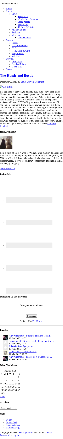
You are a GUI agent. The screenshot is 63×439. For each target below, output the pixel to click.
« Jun (2, 396)
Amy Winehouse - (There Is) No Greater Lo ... (30, 357)
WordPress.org (12, 427)
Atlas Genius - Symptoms (21, 346)
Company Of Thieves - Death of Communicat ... (31, 341)
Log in (9, 419)
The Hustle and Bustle (16, 75)
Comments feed (13, 425)
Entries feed (11, 422)
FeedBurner (37, 321)
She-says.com (25, 432)
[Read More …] (7, 168)
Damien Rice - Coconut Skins (22, 351)
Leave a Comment (35, 81)
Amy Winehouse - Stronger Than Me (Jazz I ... (30, 335)
